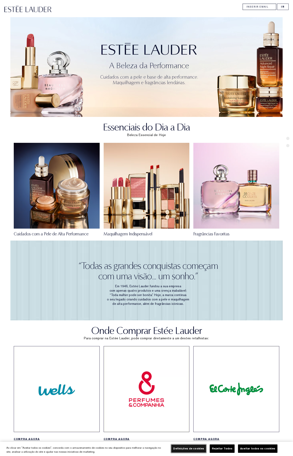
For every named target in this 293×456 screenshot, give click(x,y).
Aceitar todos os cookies (257, 448)
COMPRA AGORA (27, 439)
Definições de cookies (188, 448)
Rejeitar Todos (222, 448)
